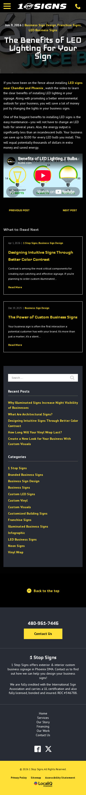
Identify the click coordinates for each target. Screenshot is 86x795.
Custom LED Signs (21, 494)
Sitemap (36, 777)
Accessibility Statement (60, 777)
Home (43, 713)
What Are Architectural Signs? (30, 414)
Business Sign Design (40, 25)
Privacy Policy (19, 777)
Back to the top (46, 590)
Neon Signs (16, 546)
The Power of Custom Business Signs (42, 317)
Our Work (43, 731)
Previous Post (19, 210)
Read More (15, 287)
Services (43, 718)
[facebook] (38, 749)
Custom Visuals (19, 507)
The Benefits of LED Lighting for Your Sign (43, 48)
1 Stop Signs (30, 243)
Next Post (70, 210)
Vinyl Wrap (15, 552)
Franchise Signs (69, 25)
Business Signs (19, 487)
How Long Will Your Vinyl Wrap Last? (35, 432)
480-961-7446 (43, 623)
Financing (43, 726)
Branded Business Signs (25, 475)
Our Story (43, 722)
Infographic (16, 533)
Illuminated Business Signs (28, 526)
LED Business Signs (43, 30)
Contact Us (43, 633)
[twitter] (48, 749)
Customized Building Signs (27, 513)
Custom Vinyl (18, 500)
